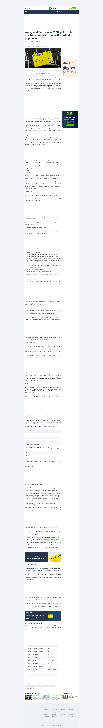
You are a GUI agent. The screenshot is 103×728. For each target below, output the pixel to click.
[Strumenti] (59, 12)
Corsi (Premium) (54, 711)
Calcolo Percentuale (55, 716)
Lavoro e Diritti (27, 30)
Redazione (71, 709)
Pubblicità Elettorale (46, 716)
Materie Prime (62, 714)
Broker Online (54, 712)
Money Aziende (46, 712)
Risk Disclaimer (71, 711)
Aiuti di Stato (52, 686)
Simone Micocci (28, 41)
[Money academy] (57, 12)
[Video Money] (61, 12)
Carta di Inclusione (55, 193)
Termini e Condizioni (72, 712)
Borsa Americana (63, 712)
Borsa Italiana (62, 709)
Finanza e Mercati (63, 707)
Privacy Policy (71, 714)
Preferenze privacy (72, 716)
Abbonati (74, 8)
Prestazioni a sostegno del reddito (37, 30)
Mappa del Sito (45, 709)
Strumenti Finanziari (55, 707)
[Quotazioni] (55, 12)
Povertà (38, 686)
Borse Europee (63, 711)
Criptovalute (54, 714)
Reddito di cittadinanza (30, 686)
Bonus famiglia (44, 686)
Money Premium (46, 711)
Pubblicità (45, 714)
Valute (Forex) (62, 716)
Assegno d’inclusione (30, 688)
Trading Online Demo (55, 709)
